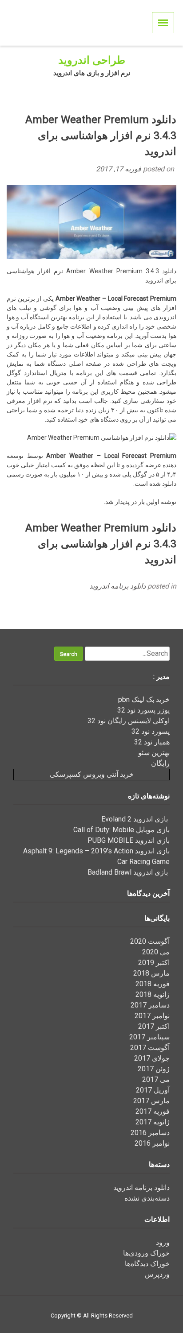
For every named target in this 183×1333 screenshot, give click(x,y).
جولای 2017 (152, 1058)
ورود (163, 1242)
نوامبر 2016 (152, 1143)
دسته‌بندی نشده (147, 1198)
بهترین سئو (154, 752)
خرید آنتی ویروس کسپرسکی (92, 774)
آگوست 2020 (150, 941)
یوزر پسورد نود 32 (143, 710)
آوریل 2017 (153, 1090)
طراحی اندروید (91, 60)
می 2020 (156, 952)
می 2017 (156, 1079)
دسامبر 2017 (150, 1005)
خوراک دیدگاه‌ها (147, 1263)
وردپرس (157, 1274)
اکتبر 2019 (154, 962)
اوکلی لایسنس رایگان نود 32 (129, 721)
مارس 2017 (151, 1101)
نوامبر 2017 (152, 1015)
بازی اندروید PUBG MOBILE (129, 840)
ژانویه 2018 (152, 994)
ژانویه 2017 (152, 1122)
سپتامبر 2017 (149, 1037)
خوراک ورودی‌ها (146, 1253)
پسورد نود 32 (150, 731)
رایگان (160, 763)
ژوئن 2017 (154, 1069)
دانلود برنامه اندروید (117, 586)
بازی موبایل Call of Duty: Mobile (121, 829)
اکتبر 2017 (154, 1026)
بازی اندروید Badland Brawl (129, 872)
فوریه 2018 (152, 984)
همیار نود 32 (152, 742)
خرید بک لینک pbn (144, 699)
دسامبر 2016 (150, 1132)
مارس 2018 (151, 973)
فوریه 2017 (152, 1111)
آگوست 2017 (150, 1047)
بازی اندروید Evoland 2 (135, 819)
